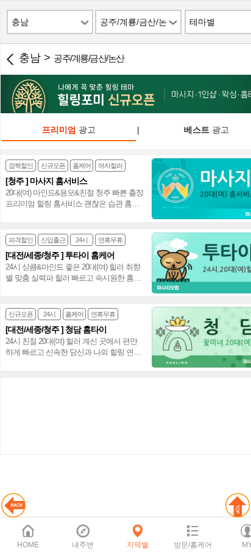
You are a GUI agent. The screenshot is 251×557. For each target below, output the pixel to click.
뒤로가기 (10, 59)
